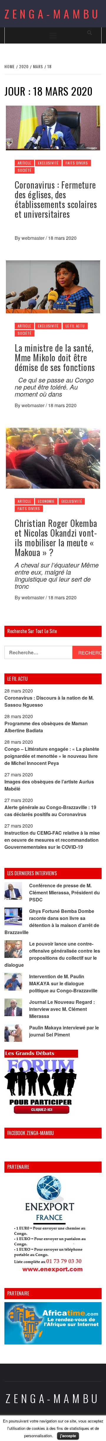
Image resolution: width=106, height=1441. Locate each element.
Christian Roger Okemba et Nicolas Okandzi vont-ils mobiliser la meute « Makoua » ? (56, 537)
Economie (46, 501)
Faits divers (77, 162)
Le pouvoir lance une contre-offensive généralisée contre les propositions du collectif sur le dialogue (52, 954)
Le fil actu (75, 325)
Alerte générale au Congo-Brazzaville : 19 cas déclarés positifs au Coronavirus (50, 811)
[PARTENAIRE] (53, 1225)
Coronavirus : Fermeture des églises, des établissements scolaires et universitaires (56, 199)
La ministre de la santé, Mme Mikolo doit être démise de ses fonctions (55, 357)
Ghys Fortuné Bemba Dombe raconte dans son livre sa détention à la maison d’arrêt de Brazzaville (51, 922)
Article (24, 162)
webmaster (33, 237)
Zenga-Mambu (52, 13)
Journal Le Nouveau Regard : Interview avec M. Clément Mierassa (62, 1009)
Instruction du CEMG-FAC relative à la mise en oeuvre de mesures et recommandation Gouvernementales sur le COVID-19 (52, 839)
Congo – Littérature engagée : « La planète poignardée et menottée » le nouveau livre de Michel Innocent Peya (51, 756)
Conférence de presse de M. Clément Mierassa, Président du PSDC (64, 892)
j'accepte (68, 1435)
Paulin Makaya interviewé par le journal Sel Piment (64, 1031)
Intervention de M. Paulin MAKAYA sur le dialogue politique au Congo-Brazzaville (63, 983)
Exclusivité (48, 162)
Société (25, 170)
